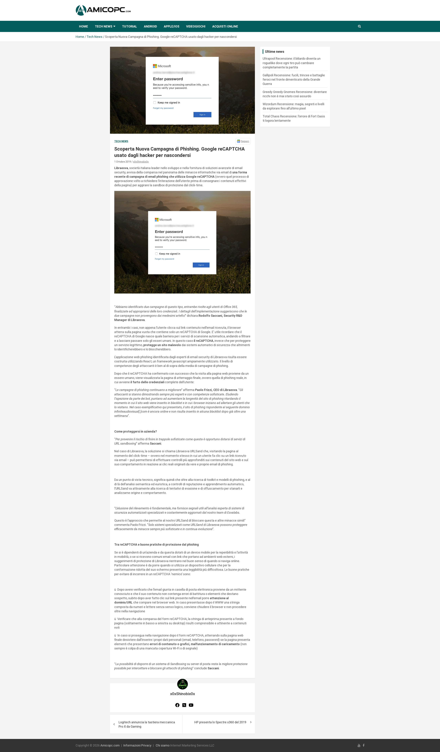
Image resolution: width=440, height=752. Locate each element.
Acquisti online (225, 26)
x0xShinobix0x (141, 161)
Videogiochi (195, 26)
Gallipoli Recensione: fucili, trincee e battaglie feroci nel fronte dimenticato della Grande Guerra (294, 79)
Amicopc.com (110, 745)
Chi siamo (162, 745)
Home (83, 26)
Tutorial (129, 26)
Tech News (103, 26)
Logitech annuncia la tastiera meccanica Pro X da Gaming (147, 724)
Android (150, 26)
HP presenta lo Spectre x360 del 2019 (220, 722)
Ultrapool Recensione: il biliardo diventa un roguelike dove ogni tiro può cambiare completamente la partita (292, 63)
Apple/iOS (171, 26)
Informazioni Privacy (137, 745)
